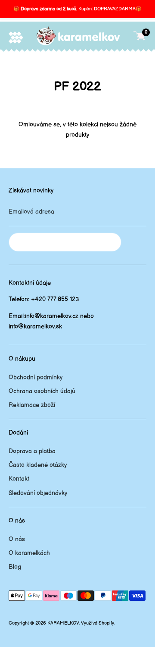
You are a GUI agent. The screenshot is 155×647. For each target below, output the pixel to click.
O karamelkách (29, 553)
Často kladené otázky (38, 465)
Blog (15, 567)
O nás (17, 539)
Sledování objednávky (38, 493)
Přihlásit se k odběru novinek (65, 242)
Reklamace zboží (32, 405)
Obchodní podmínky (35, 377)
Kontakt (19, 479)
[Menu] (16, 37)
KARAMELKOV (63, 623)
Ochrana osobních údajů (42, 391)
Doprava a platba (32, 451)
